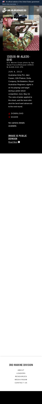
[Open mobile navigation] (38, 10)
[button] (10, 4)
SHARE (14, 117)
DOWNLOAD (17, 113)
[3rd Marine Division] (14, 10)
